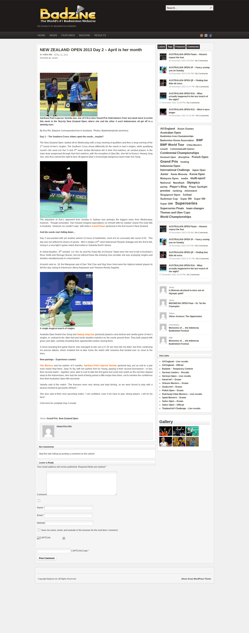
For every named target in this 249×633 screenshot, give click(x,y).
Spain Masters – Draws (174, 397)
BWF (199, 140)
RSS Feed (201, 35)
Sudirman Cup (169, 198)
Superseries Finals (172, 208)
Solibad (187, 194)
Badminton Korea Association (177, 140)
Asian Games (185, 128)
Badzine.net (68, 14)
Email (40, 515)
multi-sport (197, 178)
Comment (42, 494)
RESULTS (100, 35)
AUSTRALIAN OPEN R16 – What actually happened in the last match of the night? (188, 96)
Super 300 (186, 199)
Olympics (193, 182)
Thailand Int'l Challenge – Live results (181, 408)
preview (165, 190)
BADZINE (84, 35)
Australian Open (170, 132)
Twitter (206, 35)
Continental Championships (179, 152)
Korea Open (197, 174)
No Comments (201, 60)
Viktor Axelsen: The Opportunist (185, 316)
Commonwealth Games (182, 149)
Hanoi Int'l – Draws (171, 379)
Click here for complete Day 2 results (58, 403)
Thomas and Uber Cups (175, 212)
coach (164, 148)
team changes (195, 208)
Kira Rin (47, 54)
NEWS (53, 35)
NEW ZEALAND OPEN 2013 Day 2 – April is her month (91, 49)
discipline (183, 157)
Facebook (210, 35)
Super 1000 (166, 204)
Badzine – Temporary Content (177, 369)
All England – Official (172, 365)
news (55, 58)
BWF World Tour (172, 144)
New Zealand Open (77, 121)
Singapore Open (170, 194)
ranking (177, 190)
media (184, 178)
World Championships (175, 216)
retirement (190, 190)
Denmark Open (168, 157)
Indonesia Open (170, 165)
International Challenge (175, 169)
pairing (163, 187)
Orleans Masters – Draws (175, 383)
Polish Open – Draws (173, 390)
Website (41, 523)
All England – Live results (175, 361)
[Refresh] (64, 538)
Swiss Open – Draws (172, 401)
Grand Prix (102, 118)
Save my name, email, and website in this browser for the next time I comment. (79, 530)
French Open (200, 157)
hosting (184, 162)
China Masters (194, 145)
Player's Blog (178, 186)
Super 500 (199, 198)
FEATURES (68, 35)
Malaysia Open (169, 178)
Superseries (186, 203)
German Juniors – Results (175, 372)
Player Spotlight (198, 186)
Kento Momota (179, 174)
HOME (41, 35)
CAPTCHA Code (79, 550)
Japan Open (199, 170)
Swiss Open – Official (173, 405)
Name (40, 507)
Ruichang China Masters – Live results (182, 394)
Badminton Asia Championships (177, 136)
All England (167, 128)
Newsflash (178, 183)
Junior (164, 174)
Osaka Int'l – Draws (172, 387)
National (165, 182)
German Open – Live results (176, 376)
